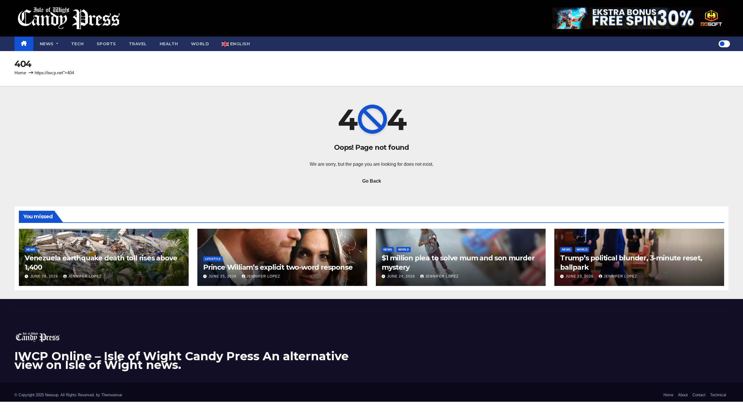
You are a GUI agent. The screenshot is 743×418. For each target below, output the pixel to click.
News (47, 43)
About (683, 395)
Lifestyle (213, 258)
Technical (718, 395)
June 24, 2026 (401, 276)
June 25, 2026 (223, 276)
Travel (138, 43)
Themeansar (111, 395)
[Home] (24, 44)
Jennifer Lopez (85, 276)
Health (169, 43)
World (200, 43)
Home (20, 72)
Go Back (371, 181)
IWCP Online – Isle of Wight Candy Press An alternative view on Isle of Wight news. (182, 360)
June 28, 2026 (44, 276)
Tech (77, 43)
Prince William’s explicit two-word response (277, 267)
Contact (699, 395)
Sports (106, 43)
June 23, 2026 (580, 276)
